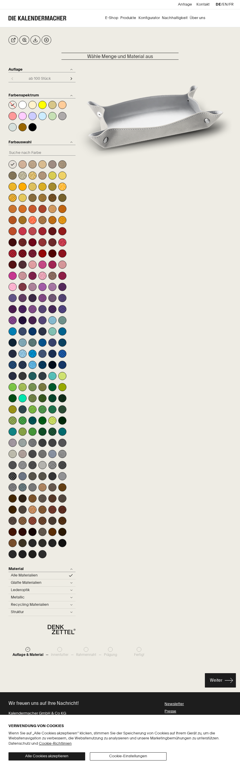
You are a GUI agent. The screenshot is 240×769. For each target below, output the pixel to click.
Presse (170, 711)
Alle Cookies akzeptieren (46, 756)
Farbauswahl (20, 142)
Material (16, 569)
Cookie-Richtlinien (55, 744)
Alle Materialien (24, 575)
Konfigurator (149, 18)
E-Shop (111, 18)
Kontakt (203, 4)
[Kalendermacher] (39, 18)
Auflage (15, 70)
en (225, 4)
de (218, 4)
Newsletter (174, 704)
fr (231, 4)
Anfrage (185, 4)
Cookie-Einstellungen (128, 756)
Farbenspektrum (23, 95)
